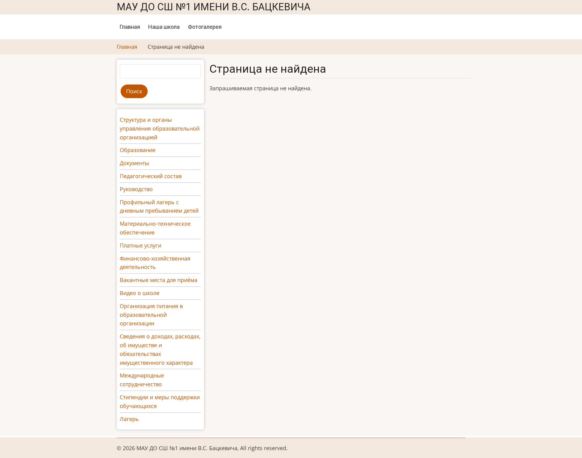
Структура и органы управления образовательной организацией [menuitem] (159, 128)
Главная (129, 27)
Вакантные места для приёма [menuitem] (158, 280)
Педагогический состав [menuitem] (151, 176)
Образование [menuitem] (138, 150)
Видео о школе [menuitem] (139, 293)
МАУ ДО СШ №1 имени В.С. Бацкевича (213, 7)
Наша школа (164, 27)
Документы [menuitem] (134, 163)
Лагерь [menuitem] (129, 419)
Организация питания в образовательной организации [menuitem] (151, 314)
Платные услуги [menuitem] (140, 245)
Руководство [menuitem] (136, 189)
